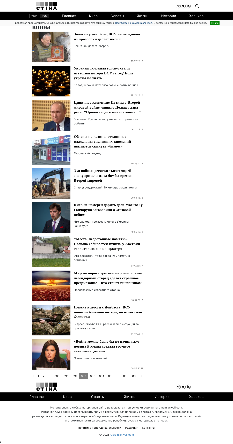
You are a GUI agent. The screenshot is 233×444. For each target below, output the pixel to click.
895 (110, 376)
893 (92, 376)
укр (34, 16)
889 (57, 376)
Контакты (148, 427)
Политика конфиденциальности (99, 427)
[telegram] (178, 6)
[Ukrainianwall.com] (46, 6)
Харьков (196, 16)
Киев (93, 16)
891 (74, 376)
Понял (215, 23)
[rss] (188, 6)
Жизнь (142, 16)
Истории (168, 16)
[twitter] (183, 6)
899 (134, 376)
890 (66, 376)
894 (101, 376)
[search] (197, 6)
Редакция (131, 427)
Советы (117, 16)
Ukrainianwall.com (122, 434)
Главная (69, 16)
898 (125, 376)
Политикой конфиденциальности (134, 22)
